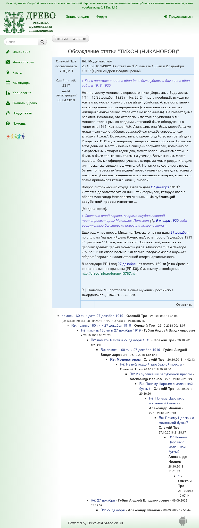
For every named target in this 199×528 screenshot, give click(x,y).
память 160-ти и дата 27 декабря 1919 (92, 315)
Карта (17, 72)
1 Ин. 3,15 (110, 7)
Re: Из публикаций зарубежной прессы (151, 364)
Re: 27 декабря (103, 500)
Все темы (61, 38)
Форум (101, 16)
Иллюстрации (23, 62)
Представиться (181, 16)
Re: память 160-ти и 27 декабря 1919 (101, 325)
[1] (152, 220)
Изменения (21, 51)
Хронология (21, 92)
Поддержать (22, 113)
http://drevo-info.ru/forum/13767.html (110, 273)
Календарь (21, 82)
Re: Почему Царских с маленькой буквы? (166, 400)
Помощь (19, 123)
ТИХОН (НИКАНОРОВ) (148, 51)
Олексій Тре (66, 61)
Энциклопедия (77, 16)
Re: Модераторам (125, 359)
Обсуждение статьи (92, 51)
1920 (175, 220)
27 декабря (160, 186)
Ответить (184, 304)
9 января (163, 220)
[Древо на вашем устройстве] (183, 522)
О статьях (79, 38)
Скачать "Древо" (25, 102)
